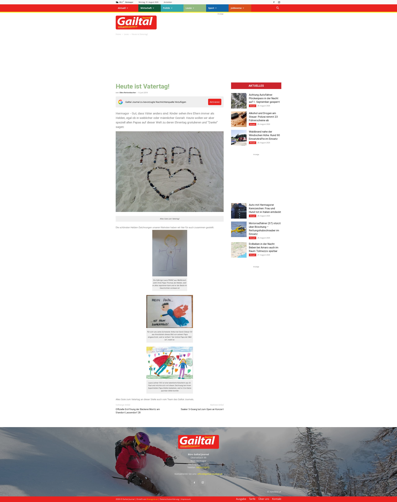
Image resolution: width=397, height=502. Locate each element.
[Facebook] (274, 2)
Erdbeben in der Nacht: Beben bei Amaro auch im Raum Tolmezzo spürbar (263, 247)
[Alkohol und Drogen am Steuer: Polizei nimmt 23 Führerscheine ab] (239, 119)
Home (118, 34)
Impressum (186, 499)
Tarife (252, 499)
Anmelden (168, 2)
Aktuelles (256, 85)
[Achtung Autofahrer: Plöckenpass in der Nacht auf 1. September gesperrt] (239, 101)
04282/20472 (203, 467)
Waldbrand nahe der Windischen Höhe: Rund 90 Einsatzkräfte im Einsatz (264, 135)
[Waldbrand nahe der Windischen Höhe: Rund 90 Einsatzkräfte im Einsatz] (239, 137)
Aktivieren (215, 102)
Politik (166, 8)
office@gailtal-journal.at (209, 473)
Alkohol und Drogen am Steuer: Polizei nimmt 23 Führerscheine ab (263, 117)
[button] (277, 8)
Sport (211, 8)
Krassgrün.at (152, 499)
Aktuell (122, 8)
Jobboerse (236, 8)
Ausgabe (241, 499)
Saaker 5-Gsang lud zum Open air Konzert (202, 409)
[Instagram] (279, 2)
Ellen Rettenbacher (128, 92)
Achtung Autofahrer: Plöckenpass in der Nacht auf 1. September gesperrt (264, 98)
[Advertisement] (220, 22)
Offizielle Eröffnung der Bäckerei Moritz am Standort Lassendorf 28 (138, 411)
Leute (189, 8)
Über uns (263, 499)
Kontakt (276, 499)
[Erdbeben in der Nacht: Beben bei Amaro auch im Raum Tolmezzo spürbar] (239, 250)
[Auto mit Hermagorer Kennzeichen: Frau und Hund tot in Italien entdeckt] (239, 211)
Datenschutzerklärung (169, 499)
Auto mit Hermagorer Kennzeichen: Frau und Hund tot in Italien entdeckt (265, 208)
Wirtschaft (146, 8)
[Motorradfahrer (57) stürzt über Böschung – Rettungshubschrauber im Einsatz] (239, 229)
